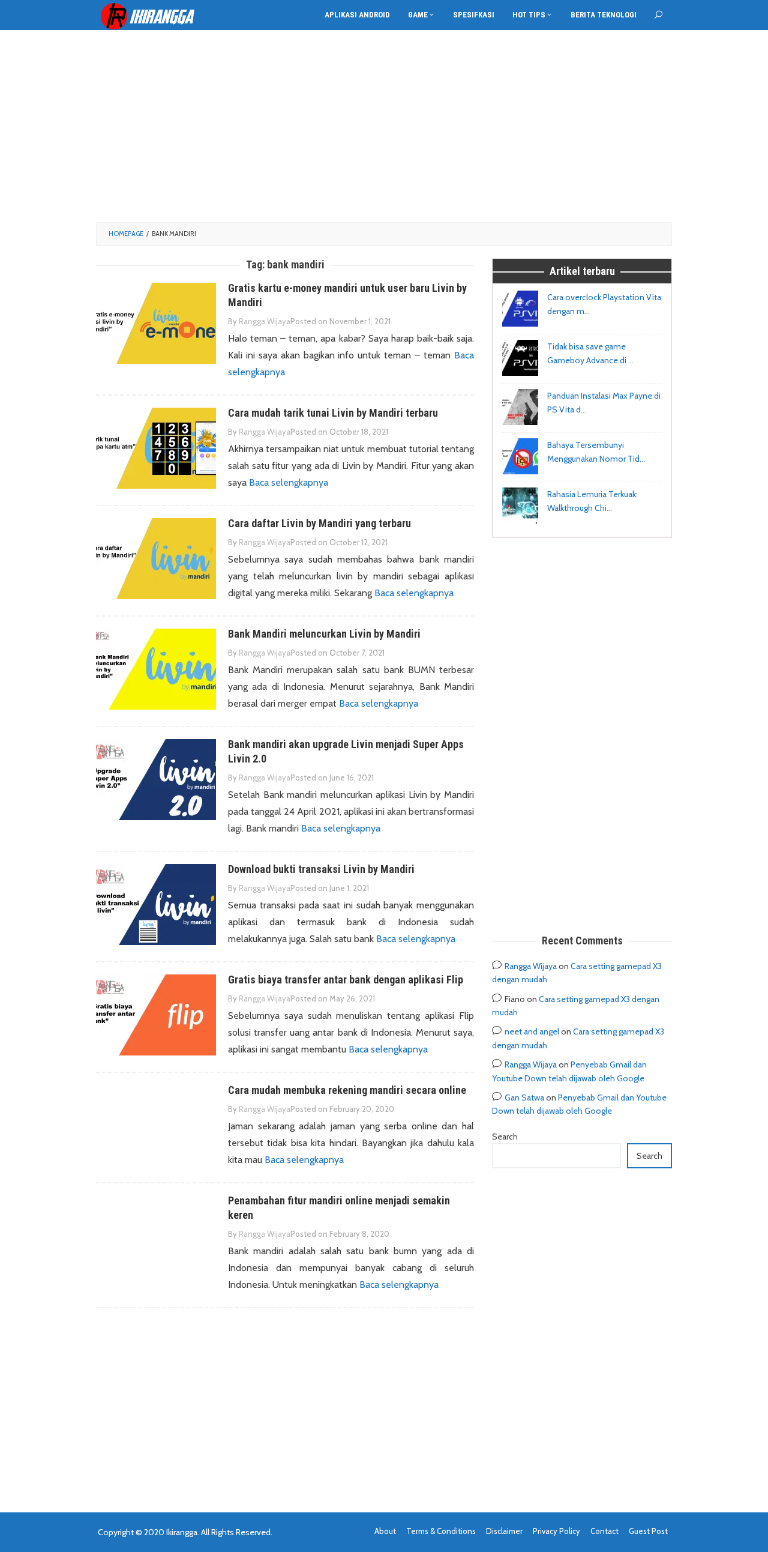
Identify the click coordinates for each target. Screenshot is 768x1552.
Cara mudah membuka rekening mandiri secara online (347, 1090)
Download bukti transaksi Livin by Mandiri (321, 869)
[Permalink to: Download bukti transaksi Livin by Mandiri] (156, 904)
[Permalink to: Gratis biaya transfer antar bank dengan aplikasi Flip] (156, 1014)
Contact (604, 1531)
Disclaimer (504, 1531)
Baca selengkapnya (288, 482)
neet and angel (532, 1031)
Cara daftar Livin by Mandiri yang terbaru (319, 523)
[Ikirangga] (156, 15)
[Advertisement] (384, 126)
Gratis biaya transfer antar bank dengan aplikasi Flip (345, 979)
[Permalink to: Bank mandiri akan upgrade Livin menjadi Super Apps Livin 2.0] (156, 779)
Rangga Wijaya (531, 966)
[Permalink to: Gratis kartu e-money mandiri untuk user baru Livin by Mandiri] (156, 322)
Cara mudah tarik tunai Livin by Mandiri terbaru (333, 412)
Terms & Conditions (441, 1531)
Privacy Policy (556, 1531)
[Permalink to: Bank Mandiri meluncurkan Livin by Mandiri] (156, 668)
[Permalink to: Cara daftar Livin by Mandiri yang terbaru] (156, 558)
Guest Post (648, 1531)
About (385, 1531)
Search (505, 1136)
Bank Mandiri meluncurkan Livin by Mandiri (324, 633)
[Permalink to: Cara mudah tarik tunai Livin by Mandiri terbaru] (156, 447)
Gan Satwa (524, 1097)
